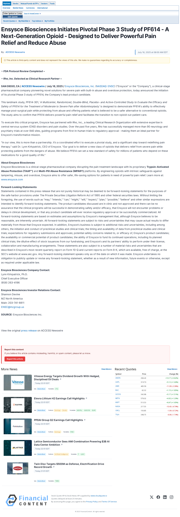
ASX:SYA (87, 410)
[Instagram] (171, 500)
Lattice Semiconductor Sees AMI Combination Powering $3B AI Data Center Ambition (72, 443)
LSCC (82, 454)
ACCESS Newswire (33, 86)
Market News (18, 8)
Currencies (30, 8)
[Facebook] (158, 500)
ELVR (93, 410)
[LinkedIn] (165, 500)
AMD (117, 386)
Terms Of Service (109, 501)
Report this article (15, 359)
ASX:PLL (79, 410)
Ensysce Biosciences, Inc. (80, 86)
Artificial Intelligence (61, 454)
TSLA (117, 414)
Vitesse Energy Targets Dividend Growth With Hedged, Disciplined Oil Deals (67, 378)
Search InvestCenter (31, 13)
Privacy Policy (92, 501)
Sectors (44, 3)
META (117, 398)
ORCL (117, 410)
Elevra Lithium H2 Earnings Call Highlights (60, 398)
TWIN (57, 481)
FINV (72, 432)
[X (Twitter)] (152, 500)
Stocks (15, 3)
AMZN (117, 378)
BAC (117, 390)
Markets (6, 3)
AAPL (117, 382)
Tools (52, 3)
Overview (6, 8)
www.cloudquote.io (99, 495)
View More (105, 369)
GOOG (118, 394)
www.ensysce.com (12, 179)
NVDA (117, 406)
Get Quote (13, 16)
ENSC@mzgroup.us (12, 306)
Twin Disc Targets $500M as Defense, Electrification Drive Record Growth (69, 465)
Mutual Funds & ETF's (30, 3)
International (42, 8)
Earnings (57, 410)
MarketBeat (41, 389)
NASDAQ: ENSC (105, 86)
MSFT (117, 402)
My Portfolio (49, 21)
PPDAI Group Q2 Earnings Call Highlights (60, 420)
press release (29, 330)
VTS (56, 389)
